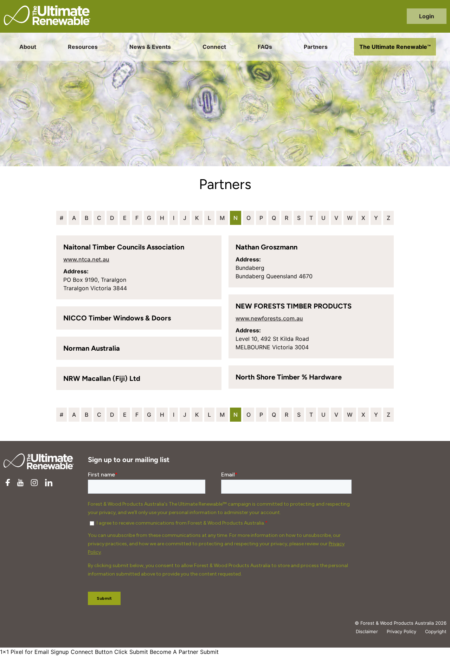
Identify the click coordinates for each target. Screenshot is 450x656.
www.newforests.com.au (269, 318)
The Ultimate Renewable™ (395, 46)
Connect (214, 46)
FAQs (265, 46)
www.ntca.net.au (86, 259)
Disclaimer (367, 631)
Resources (83, 46)
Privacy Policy (401, 631)
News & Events (150, 46)
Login (426, 16)
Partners (316, 46)
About (27, 46)
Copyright (435, 631)
